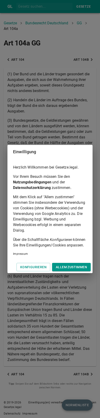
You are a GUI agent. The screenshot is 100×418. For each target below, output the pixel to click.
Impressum (20, 253)
